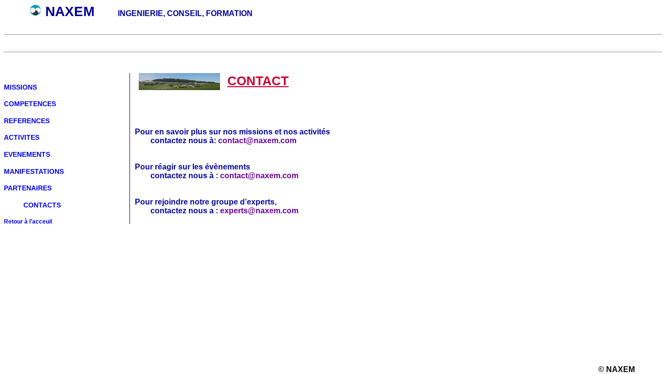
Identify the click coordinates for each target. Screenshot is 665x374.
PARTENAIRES (28, 188)
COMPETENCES (30, 104)
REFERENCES (27, 121)
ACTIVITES (21, 137)
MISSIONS (20, 87)
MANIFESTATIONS (34, 171)
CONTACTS (42, 205)
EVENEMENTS (27, 154)
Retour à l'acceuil (28, 221)
